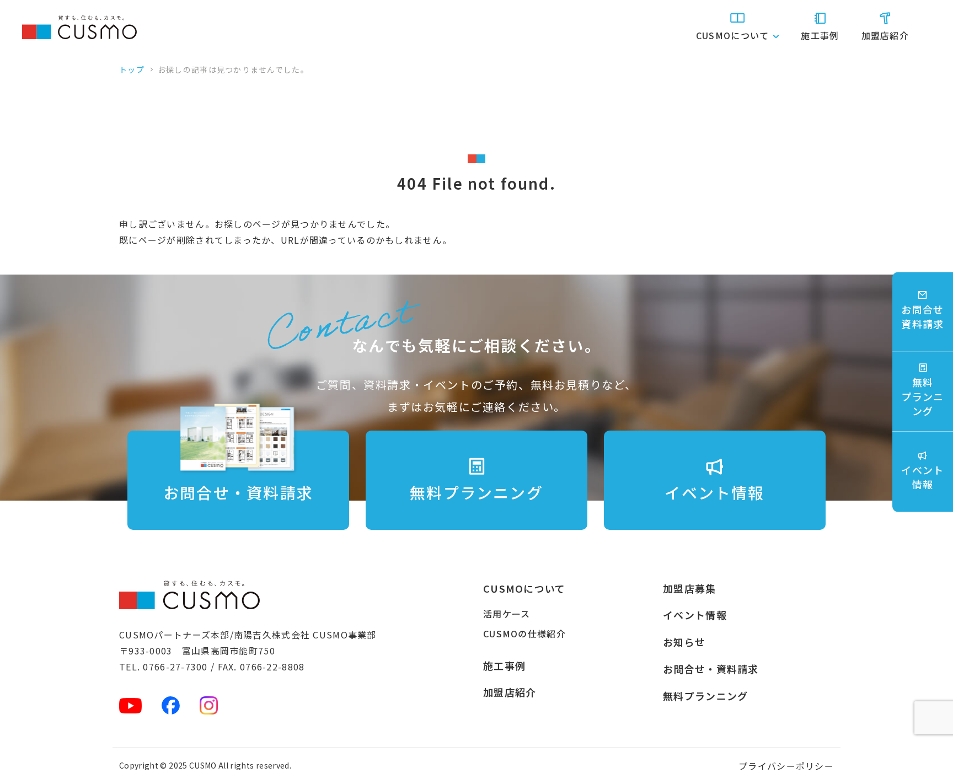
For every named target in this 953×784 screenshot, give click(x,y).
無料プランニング (705, 696)
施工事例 (820, 35)
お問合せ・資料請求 (711, 669)
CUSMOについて (524, 588)
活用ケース (506, 613)
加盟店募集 (689, 588)
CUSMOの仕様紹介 (524, 633)
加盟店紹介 (885, 35)
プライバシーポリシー (786, 765)
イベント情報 (695, 615)
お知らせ (684, 642)
